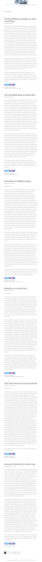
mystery (18, 281)
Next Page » (17, 553)
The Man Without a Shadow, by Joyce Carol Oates (20, 20)
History (16, 174)
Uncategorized (12, 87)
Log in (35, 560)
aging (10, 457)
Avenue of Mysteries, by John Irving (19, 464)
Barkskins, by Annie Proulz (15, 288)
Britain (10, 174)
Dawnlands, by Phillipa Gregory (17, 181)
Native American (18, 376)
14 (13, 552)
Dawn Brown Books (21, 2)
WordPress (31, 560)
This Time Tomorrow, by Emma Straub (20, 383)
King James (14, 281)
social (17, 88)
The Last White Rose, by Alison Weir (19, 95)
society (20, 88)
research (14, 88)
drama (13, 174)
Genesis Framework (24, 560)
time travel (14, 457)
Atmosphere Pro (16, 560)
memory (10, 88)
